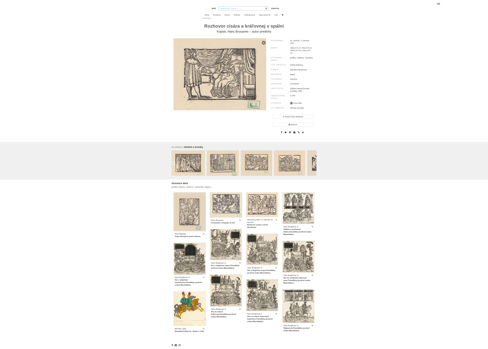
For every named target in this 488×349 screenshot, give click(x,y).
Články (237, 15)
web (214, 8)
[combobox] (243, 8)
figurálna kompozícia (298, 70)
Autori (227, 15)
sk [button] (438, 4)
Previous (173, 163)
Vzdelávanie (249, 15)
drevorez (293, 79)
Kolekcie (217, 15)
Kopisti (221, 31)
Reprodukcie (265, 15)
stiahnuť (293, 124)
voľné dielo (297, 103)
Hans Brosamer (238, 31)
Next (314, 163)
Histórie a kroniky (297, 108)
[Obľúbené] (282, 15)
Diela (207, 15)
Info (276, 15)
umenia (275, 8)
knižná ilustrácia (296, 65)
